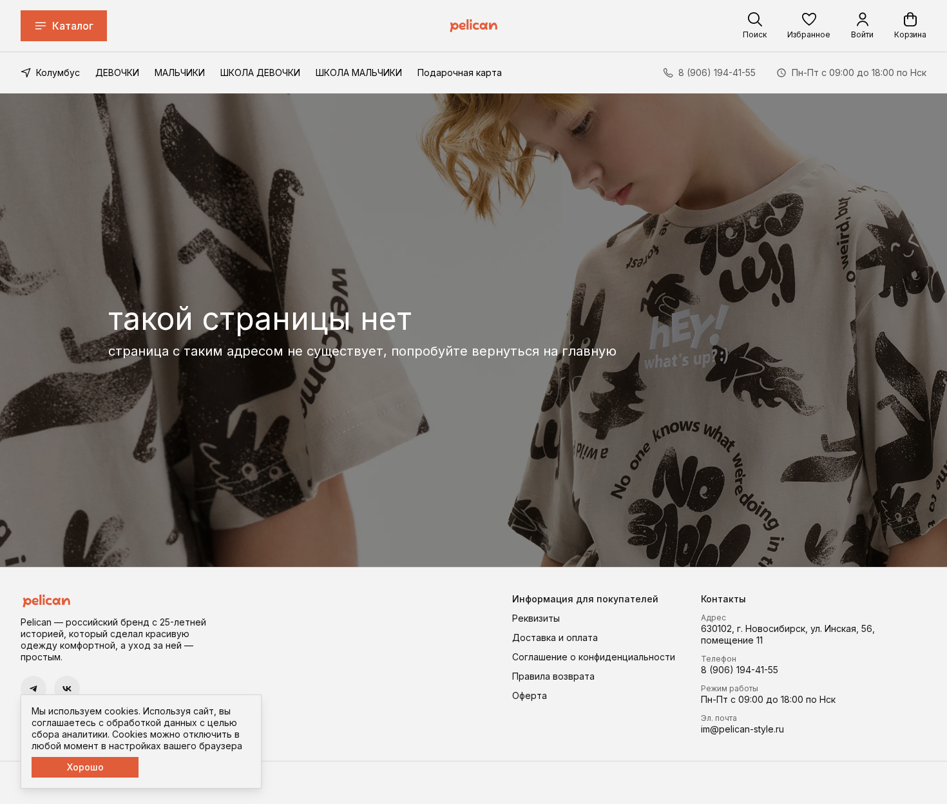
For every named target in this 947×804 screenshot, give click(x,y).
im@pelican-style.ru (742, 728)
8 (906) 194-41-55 (739, 669)
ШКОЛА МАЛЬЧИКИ (359, 72)
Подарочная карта (459, 72)
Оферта (529, 695)
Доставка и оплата (555, 637)
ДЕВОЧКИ (117, 72)
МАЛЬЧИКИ (180, 72)
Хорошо (85, 766)
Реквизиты (536, 618)
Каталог (72, 25)
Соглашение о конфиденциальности (593, 656)
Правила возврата (553, 676)
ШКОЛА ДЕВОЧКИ (260, 72)
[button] (808, 26)
